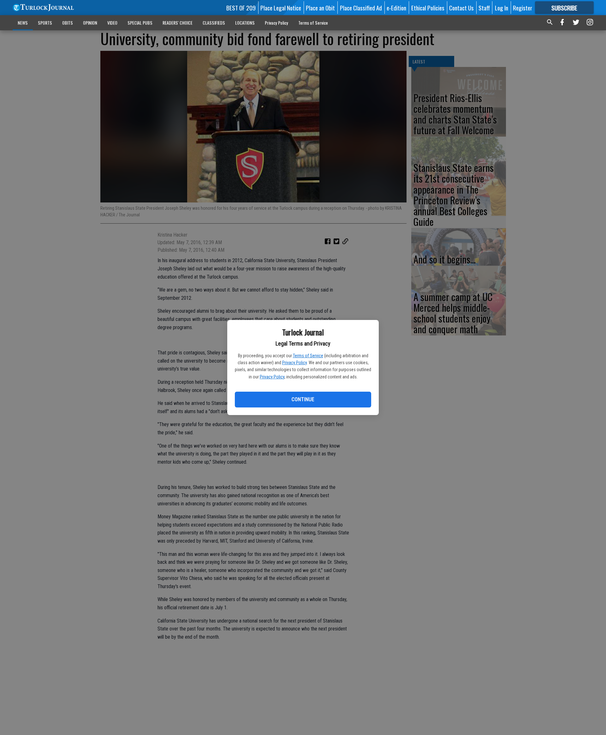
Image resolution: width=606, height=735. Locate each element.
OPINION (90, 22)
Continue (303, 399)
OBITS (67, 22)
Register (522, 7)
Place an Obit (320, 7)
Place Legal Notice (280, 7)
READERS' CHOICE (178, 22)
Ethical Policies (427, 7)
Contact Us (461, 7)
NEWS (23, 22)
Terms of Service (308, 355)
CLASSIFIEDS (214, 22)
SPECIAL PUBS (140, 22)
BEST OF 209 (241, 7)
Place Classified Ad (361, 7)
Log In (501, 7)
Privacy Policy (294, 362)
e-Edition (396, 7)
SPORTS (45, 22)
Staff (484, 7)
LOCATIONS (245, 22)
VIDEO (112, 22)
